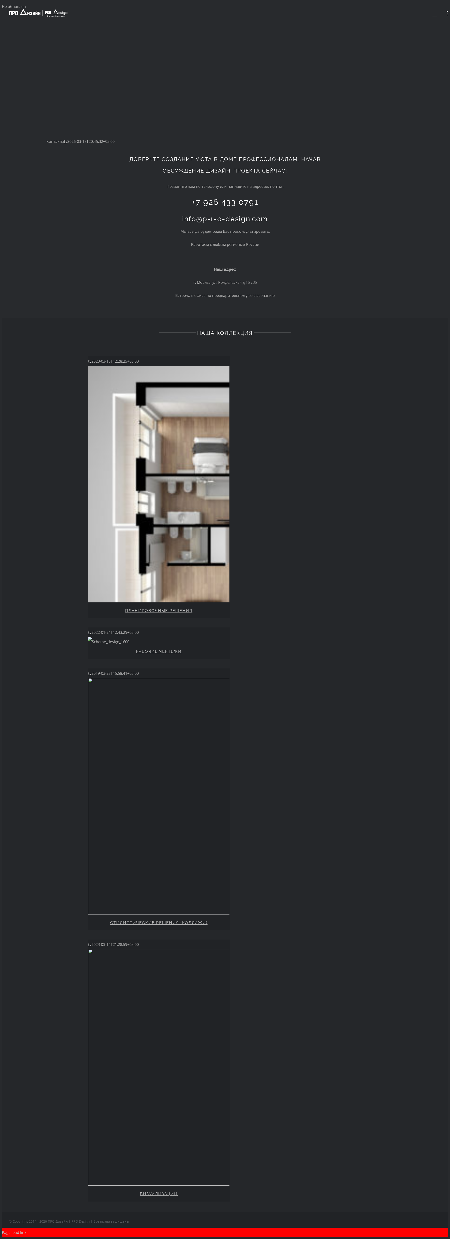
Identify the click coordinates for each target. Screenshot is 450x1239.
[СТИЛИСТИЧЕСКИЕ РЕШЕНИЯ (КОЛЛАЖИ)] (158, 798)
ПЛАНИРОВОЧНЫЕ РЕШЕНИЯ (158, 610)
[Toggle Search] (435, 13)
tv (65, 141)
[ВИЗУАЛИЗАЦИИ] (158, 1069)
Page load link (14, 1232)
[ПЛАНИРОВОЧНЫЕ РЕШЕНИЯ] (158, 486)
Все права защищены (69, 1221)
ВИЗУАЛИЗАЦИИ (159, 1193)
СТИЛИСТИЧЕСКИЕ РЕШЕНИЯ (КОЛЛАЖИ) (159, 922)
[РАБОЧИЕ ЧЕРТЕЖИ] (158, 641)
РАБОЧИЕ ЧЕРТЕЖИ (159, 651)
